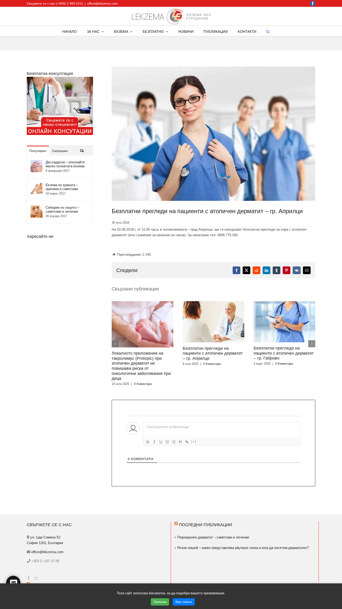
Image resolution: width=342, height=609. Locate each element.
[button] (268, 31)
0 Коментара (143, 384)
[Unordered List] (174, 442)
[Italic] (154, 442)
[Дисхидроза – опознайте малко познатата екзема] (36, 163)
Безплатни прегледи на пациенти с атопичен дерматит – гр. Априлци (213, 353)
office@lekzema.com (102, 3)
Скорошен (60, 151)
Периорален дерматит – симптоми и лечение (213, 537)
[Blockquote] (180, 442)
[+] (193, 441)
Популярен (37, 151)
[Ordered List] (167, 442)
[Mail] (36, 578)
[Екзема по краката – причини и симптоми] (36, 186)
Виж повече (183, 602)
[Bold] (147, 442)
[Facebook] (28, 578)
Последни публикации (205, 524)
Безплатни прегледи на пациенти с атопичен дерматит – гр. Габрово (284, 353)
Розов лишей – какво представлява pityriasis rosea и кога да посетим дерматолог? (243, 548)
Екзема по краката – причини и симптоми (62, 187)
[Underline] (161, 442)
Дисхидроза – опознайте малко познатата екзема (65, 164)
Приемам (160, 602)
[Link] (187, 442)
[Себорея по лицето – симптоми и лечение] (36, 208)
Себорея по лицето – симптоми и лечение (62, 209)
